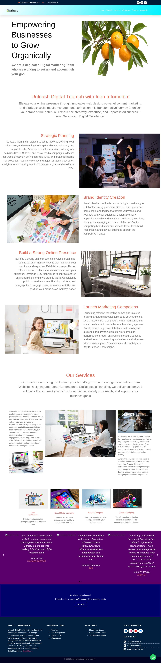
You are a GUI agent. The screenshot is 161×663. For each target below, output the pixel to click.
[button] (3, 555)
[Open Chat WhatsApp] (153, 657)
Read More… (28, 651)
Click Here (80, 604)
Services (117, 10)
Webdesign (126, 10)
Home (102, 10)
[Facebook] (138, 2)
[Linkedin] (145, 2)
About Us (109, 10)
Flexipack (135, 10)
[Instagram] (141, 2)
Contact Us (144, 10)
